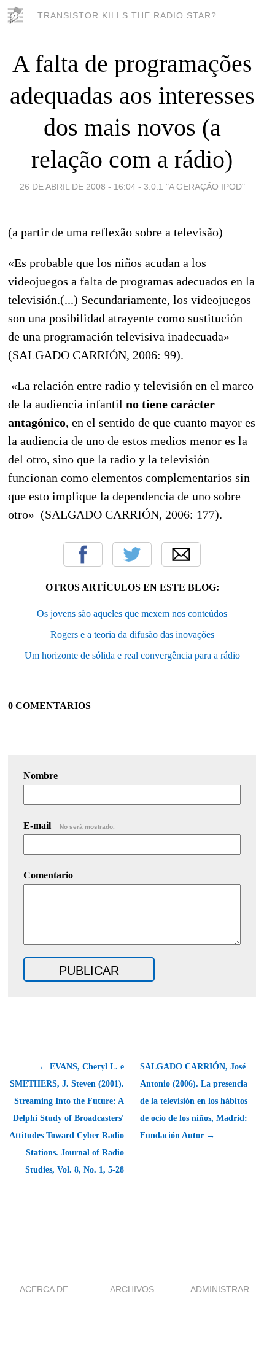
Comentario (48, 875)
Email (181, 554)
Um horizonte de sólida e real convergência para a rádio (132, 655)
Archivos (132, 1289)
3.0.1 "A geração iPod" (194, 187)
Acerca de (44, 1289)
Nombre (40, 775)
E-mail (69, 825)
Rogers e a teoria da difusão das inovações (132, 634)
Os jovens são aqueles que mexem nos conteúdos (132, 613)
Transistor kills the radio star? (127, 15)
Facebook (83, 554)
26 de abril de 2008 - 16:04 (78, 187)
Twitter (132, 554)
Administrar (219, 1289)
